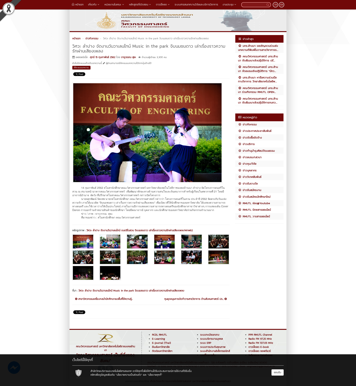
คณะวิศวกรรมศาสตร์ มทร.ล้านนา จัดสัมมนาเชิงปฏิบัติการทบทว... (258, 100)
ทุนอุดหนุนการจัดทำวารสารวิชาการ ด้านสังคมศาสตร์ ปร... (194, 299)
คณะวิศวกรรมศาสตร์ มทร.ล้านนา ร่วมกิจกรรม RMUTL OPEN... (258, 90)
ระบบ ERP (205, 343)
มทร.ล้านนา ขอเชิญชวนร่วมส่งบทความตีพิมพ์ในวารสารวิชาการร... (258, 48)
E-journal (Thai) (161, 343)
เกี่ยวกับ (92, 4)
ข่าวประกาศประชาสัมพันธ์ (256, 131)
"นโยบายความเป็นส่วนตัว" (129, 375)
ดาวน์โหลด (161, 4)
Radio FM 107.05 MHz (260, 343)
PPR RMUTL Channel (260, 335)
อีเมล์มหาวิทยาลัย (161, 347)
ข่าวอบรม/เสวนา (252, 157)
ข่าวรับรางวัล (250, 183)
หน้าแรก (79, 4)
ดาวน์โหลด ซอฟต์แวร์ (259, 351)
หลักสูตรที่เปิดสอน (138, 4)
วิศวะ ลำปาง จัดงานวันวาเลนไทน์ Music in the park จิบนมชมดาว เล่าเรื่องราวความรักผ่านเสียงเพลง (131, 291)
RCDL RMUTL (159, 335)
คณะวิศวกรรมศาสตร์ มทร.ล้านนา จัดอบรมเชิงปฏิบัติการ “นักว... (258, 69)
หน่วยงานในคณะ (112, 4)
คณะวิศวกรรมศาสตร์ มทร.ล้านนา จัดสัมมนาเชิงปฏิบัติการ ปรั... (258, 58)
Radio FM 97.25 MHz (260, 339)
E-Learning (158, 339)
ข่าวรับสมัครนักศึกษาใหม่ (256, 196)
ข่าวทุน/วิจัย (249, 163)
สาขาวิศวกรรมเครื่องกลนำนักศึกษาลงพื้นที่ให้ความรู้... (105, 299)
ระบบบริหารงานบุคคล (211, 339)
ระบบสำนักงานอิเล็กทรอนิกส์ (215, 351)
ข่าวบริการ (248, 144)
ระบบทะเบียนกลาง (209, 335)
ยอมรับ (277, 372)
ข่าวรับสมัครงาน (251, 190)
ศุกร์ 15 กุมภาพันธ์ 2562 (102, 57)
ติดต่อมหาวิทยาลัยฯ (162, 351)
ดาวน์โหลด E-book (258, 347)
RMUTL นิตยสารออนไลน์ (256, 209)
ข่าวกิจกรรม (249, 124)
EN (281, 4)
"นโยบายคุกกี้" (155, 375)
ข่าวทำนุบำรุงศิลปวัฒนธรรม (258, 151)
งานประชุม (227, 4)
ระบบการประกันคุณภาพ (212, 347)
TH (275, 4)
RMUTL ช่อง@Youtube (256, 203)
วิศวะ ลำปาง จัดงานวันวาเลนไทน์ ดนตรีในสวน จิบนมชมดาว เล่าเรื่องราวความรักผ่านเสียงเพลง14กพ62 (140, 230)
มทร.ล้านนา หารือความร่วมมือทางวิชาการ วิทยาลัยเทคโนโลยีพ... (257, 79)
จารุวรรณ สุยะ (128, 57)
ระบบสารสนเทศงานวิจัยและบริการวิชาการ (196, 4)
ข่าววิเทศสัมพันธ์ (251, 177)
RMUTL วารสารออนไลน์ (256, 216)
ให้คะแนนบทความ (81, 67)
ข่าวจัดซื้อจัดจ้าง (252, 137)
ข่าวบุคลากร (249, 170)
